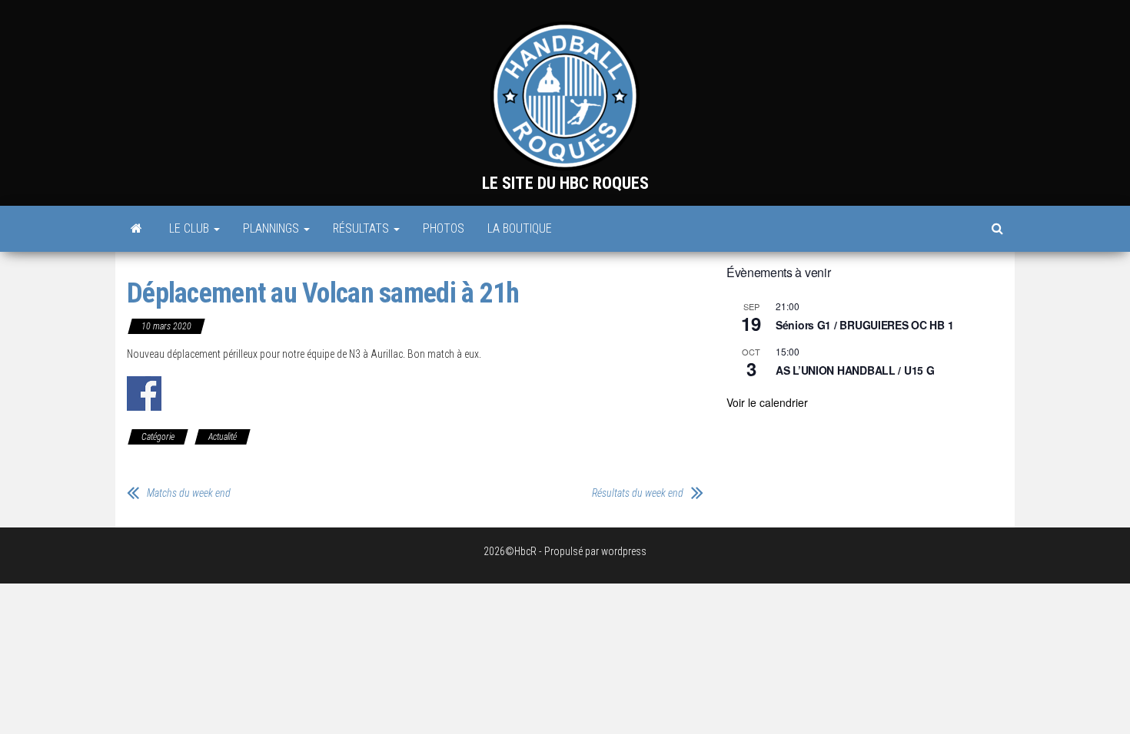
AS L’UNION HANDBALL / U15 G (855, 370)
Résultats (362, 228)
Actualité (222, 436)
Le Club (190, 228)
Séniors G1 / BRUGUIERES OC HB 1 (864, 324)
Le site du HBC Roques (565, 183)
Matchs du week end (189, 493)
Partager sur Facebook (144, 393)
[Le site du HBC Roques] (136, 229)
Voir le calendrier (767, 402)
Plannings (272, 228)
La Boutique (519, 228)
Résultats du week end (637, 493)
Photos (443, 228)
